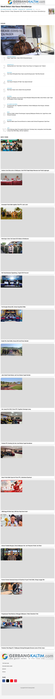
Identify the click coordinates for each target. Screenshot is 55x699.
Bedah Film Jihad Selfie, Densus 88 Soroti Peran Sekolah (14, 341)
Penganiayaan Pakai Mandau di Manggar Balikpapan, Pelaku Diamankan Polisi (19, 613)
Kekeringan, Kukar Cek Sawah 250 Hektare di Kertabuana (15, 238)
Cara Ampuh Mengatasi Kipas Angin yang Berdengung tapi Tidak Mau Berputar (25, 73)
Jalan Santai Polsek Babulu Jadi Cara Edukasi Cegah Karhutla (15, 375)
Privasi (4, 671)
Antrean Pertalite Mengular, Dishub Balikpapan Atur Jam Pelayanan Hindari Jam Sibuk (21, 545)
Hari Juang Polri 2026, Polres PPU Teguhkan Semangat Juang (16, 409)
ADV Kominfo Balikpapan (6, 9)
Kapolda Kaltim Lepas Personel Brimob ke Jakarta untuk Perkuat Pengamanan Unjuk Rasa (28, 121)
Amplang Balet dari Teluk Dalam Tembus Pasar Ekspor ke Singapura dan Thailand (26, 66)
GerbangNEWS (29, 9)
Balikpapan (15, 9)
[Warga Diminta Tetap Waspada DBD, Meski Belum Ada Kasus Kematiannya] (51, 11)
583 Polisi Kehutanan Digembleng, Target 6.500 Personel (14, 272)
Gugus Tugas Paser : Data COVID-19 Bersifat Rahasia (19, 58)
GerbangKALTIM (21, 9)
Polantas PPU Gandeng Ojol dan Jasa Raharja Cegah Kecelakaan (16, 443)
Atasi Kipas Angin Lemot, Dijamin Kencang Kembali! (19, 89)
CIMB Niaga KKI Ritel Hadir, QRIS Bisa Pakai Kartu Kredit (14, 511)
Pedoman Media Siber (7, 666)
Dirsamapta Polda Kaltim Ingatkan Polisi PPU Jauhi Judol (14, 204)
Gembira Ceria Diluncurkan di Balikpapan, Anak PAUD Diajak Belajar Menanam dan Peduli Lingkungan (25, 170)
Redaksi (4, 669)
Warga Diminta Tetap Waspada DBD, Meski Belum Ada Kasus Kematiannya (23, 11)
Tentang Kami (5, 663)
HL (33, 9)
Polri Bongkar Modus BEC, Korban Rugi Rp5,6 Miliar (13, 306)
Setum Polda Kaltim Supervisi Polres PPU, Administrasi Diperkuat (16, 477)
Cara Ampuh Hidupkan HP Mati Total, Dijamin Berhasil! (19, 81)
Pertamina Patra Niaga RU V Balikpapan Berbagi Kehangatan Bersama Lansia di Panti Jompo (23, 648)
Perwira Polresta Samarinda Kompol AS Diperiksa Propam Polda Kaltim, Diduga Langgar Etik (22, 579)
